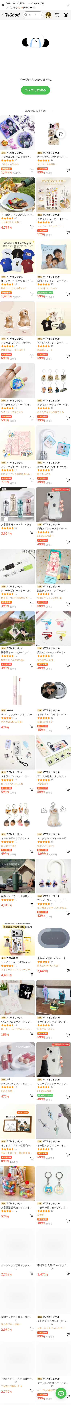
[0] (57, 15)
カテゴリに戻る (35, 90)
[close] (3, 5)
